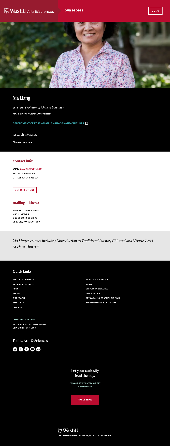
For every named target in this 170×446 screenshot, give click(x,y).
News (15, 289)
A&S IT (89, 284)
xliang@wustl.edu (31, 169)
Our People (74, 10)
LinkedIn (38, 349)
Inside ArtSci (93, 294)
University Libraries (97, 289)
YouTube (32, 349)
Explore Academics (23, 280)
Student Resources (23, 284)
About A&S (18, 303)
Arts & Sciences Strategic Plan (103, 298)
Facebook (21, 349)
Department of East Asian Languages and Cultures (49, 123)
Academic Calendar (97, 280)
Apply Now (85, 400)
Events (16, 294)
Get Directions (25, 190)
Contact (17, 307)
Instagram (15, 349)
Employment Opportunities (101, 303)
